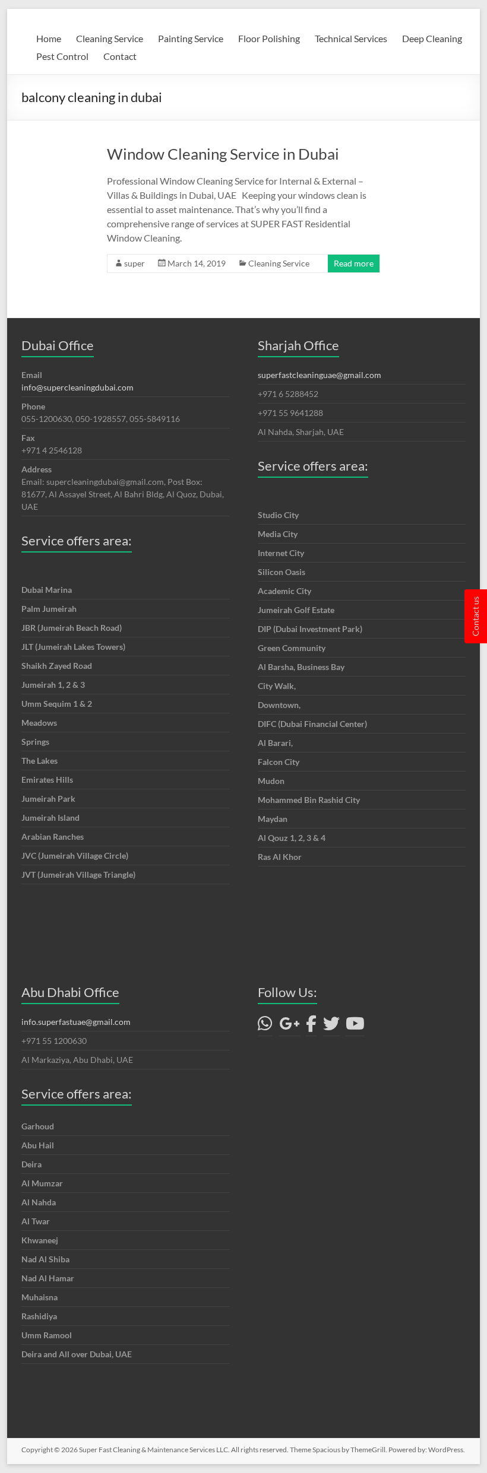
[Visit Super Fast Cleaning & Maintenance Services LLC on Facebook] (311, 1026)
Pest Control (62, 56)
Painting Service (190, 38)
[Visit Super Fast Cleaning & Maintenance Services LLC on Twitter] (331, 1026)
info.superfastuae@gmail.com (76, 1022)
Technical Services (351, 38)
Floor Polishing (269, 38)
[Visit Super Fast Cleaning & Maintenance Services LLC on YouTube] (355, 1026)
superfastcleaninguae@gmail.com (319, 375)
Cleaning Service (109, 38)
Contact (120, 56)
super (134, 263)
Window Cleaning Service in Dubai (223, 153)
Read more (354, 263)
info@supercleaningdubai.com (77, 387)
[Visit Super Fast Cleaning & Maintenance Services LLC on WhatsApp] (265, 1026)
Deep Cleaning (432, 38)
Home (48, 38)
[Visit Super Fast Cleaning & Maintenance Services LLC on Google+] (289, 1026)
